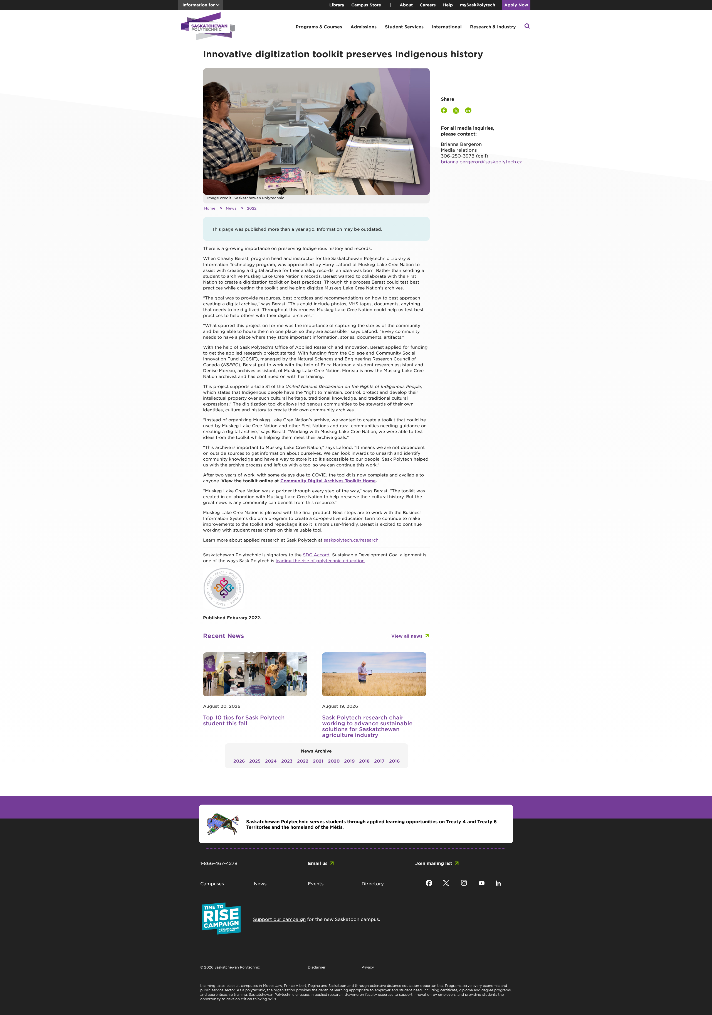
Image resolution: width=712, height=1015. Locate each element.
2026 (239, 760)
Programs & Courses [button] (319, 26)
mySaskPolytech (477, 5)
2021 (318, 760)
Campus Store (366, 5)
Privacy (368, 967)
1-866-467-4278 (219, 863)
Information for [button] (198, 5)
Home (209, 208)
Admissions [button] (363, 26)
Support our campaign (279, 919)
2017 (379, 760)
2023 (287, 760)
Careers (428, 5)
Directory (373, 883)
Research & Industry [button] (493, 26)
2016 (394, 760)
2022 (251, 208)
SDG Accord (316, 554)
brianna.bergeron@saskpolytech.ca (482, 161)
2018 (364, 760)
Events (315, 883)
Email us (317, 863)
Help (448, 5)
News (231, 208)
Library (336, 5)
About (406, 5)
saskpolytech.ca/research (351, 539)
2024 (271, 760)
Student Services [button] (404, 26)
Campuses (212, 883)
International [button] (447, 26)
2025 (255, 760)
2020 (334, 760)
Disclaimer (316, 967)
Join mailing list (433, 863)
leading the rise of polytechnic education (320, 560)
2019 (349, 760)
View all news (406, 635)
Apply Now (516, 5)
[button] (527, 27)
